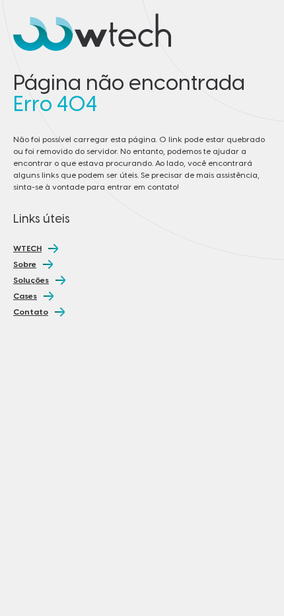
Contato (30, 312)
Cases (25, 296)
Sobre (24, 264)
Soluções (31, 280)
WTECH (27, 248)
